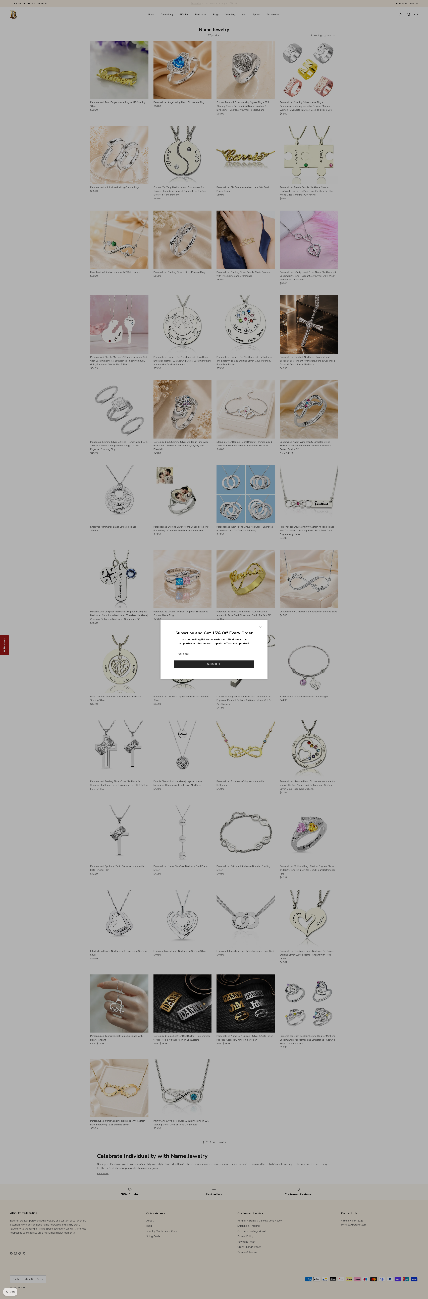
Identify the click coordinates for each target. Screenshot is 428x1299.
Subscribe (214, 664)
